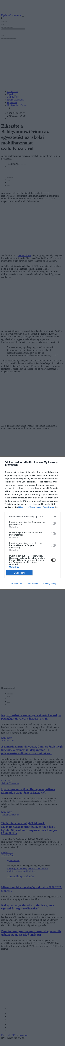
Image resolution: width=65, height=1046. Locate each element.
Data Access (32, 583)
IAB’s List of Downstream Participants (36, 507)
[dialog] (32, 523)
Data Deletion (15, 583)
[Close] (59, 462)
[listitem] (32, 516)
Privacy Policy (49, 583)
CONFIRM (19, 573)
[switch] (53, 523)
